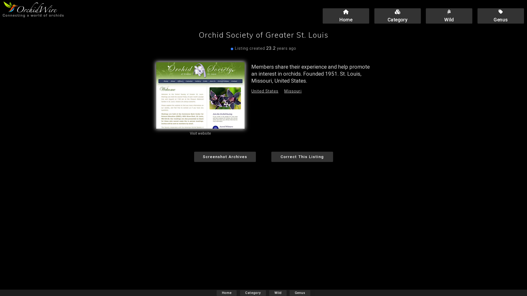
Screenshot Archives (225, 156)
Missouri (293, 91)
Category (253, 293)
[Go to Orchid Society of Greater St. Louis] (200, 95)
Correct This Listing (302, 156)
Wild (277, 293)
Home (227, 293)
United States (264, 91)
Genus (300, 293)
